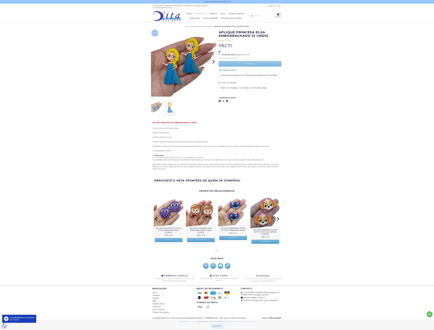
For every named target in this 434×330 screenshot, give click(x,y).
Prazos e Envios (236, 14)
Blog (222, 14)
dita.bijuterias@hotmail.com (162, 7)
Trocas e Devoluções (231, 18)
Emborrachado (208, 26)
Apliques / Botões (195, 26)
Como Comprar (210, 18)
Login (279, 6)
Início (190, 14)
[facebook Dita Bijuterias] (213, 266)
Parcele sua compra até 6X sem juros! (217, 1)
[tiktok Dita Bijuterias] (227, 266)
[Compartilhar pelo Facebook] (220, 101)
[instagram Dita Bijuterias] (206, 266)
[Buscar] (252, 15)
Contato (213, 14)
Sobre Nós (195, 18)
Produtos (201, 14)
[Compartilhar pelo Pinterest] (227, 101)
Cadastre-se (272, 6)
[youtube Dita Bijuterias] (220, 266)
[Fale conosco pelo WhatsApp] (429, 314)
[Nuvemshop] (271, 318)
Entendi (217, 326)
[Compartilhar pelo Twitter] (223, 101)
